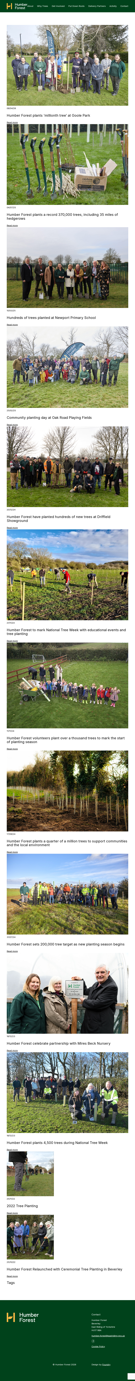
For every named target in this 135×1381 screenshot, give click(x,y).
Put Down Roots (76, 6)
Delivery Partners (97, 6)
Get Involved (58, 6)
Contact (124, 6)
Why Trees (42, 6)
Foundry (106, 1364)
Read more (12, 122)
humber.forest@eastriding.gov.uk (108, 1336)
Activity (113, 6)
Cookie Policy (98, 1346)
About (30, 6)
